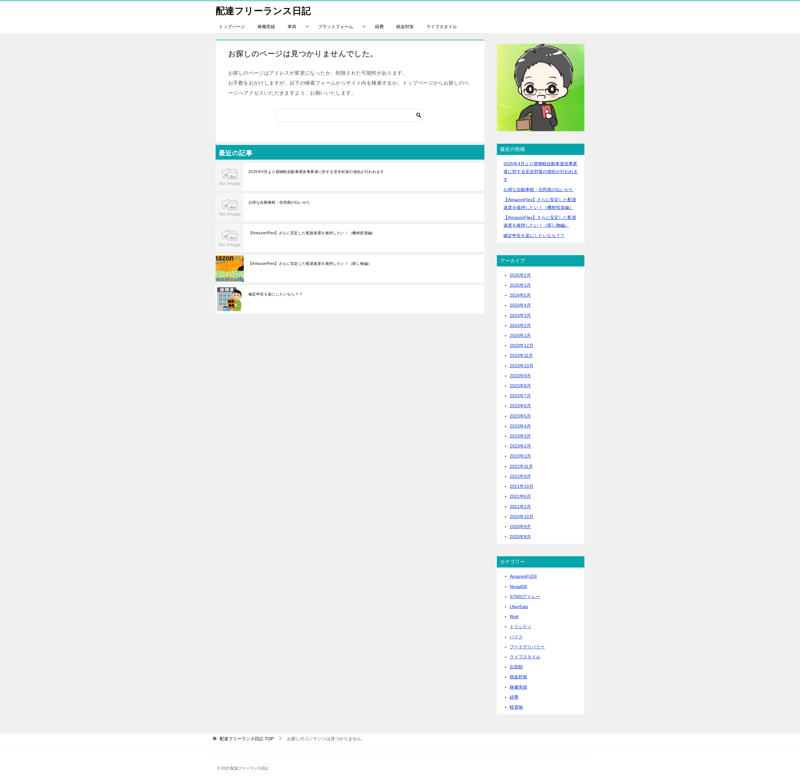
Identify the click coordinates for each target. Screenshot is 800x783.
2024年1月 (520, 335)
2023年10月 (521, 365)
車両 (292, 26)
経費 (379, 26)
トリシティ (521, 626)
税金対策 (405, 26)
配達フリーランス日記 (263, 11)
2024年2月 (520, 325)
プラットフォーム (335, 26)
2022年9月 (520, 476)
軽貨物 (516, 707)
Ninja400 (518, 586)
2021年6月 (520, 496)
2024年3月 (520, 315)
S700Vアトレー (525, 596)
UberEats (519, 606)
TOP (247, 738)
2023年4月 (520, 426)
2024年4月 (520, 305)
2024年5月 (520, 295)
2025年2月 (520, 275)
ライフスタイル (441, 26)
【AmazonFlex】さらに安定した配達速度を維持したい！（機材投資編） (312, 233)
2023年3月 (520, 436)
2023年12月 (521, 345)
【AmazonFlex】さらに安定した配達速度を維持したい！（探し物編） (310, 263)
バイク (516, 636)
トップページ (232, 26)
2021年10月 (521, 486)
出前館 (516, 666)
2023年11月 (521, 355)
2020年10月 (521, 516)
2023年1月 (520, 455)
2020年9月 (520, 526)
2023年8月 (520, 385)
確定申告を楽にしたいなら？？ (275, 294)
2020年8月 (520, 536)
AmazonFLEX (523, 576)
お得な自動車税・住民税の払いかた (279, 202)
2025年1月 (520, 285)
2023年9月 (520, 375)
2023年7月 (520, 395)
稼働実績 (266, 26)
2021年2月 (520, 506)
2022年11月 (521, 466)
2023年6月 (520, 405)
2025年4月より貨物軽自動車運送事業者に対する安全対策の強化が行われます (316, 172)
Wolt (514, 616)
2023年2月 (520, 446)
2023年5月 (520, 416)
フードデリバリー (527, 646)
